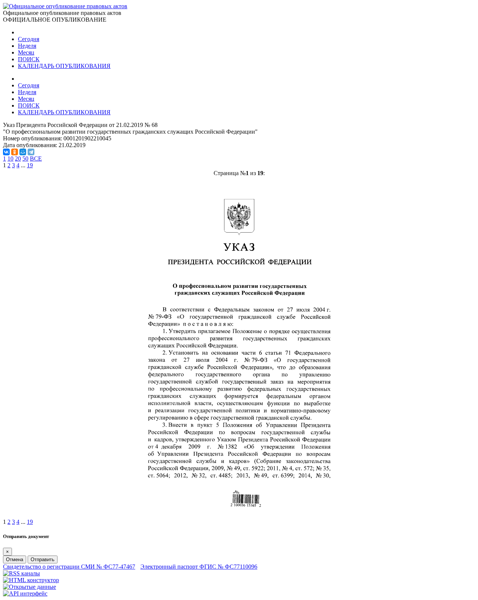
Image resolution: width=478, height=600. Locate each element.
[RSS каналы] (21, 573)
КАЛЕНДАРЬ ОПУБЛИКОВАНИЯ (64, 66)
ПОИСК (29, 59)
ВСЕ (36, 158)
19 (30, 165)
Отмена (14, 559)
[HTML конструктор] (31, 580)
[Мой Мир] (22, 152)
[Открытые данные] (29, 587)
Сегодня (28, 39)
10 (10, 158)
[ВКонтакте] (6, 152)
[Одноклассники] (14, 152)
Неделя (27, 46)
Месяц (26, 52)
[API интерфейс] (25, 593)
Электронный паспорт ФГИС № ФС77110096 (198, 566)
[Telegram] (31, 152)
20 (18, 158)
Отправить (43, 559)
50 (25, 158)
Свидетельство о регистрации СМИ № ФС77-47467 (69, 566)
